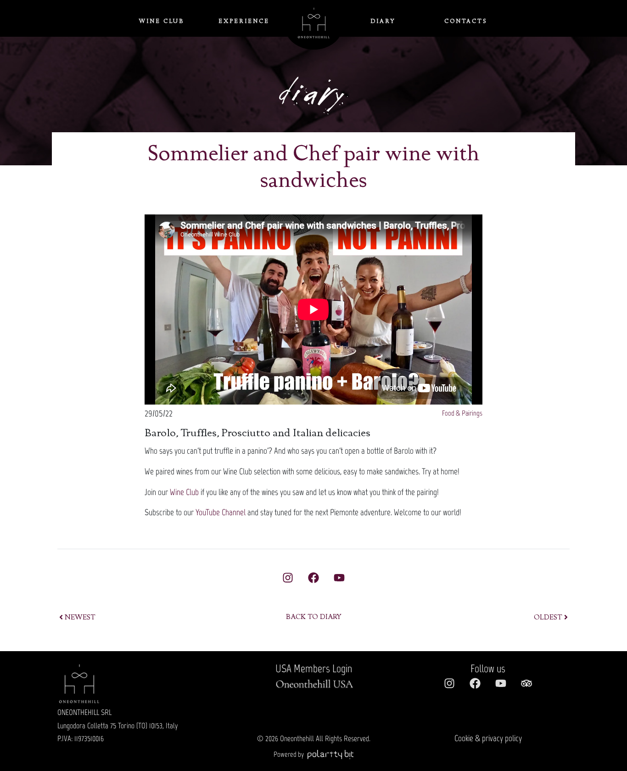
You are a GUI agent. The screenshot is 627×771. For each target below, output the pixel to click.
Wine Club (184, 492)
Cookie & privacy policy (488, 738)
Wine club (161, 22)
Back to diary (313, 617)
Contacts (465, 22)
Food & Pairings (462, 413)
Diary (383, 22)
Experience (243, 22)
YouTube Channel (221, 512)
